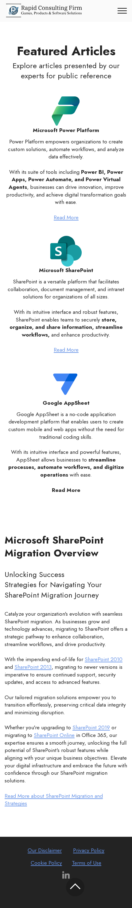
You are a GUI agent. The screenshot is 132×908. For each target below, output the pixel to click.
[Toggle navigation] (122, 11)
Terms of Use (86, 863)
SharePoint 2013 (33, 667)
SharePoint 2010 (103, 659)
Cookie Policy (46, 863)
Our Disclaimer (45, 850)
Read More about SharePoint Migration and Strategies (54, 800)
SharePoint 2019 (91, 727)
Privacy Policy (88, 850)
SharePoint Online (54, 735)
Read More (66, 217)
